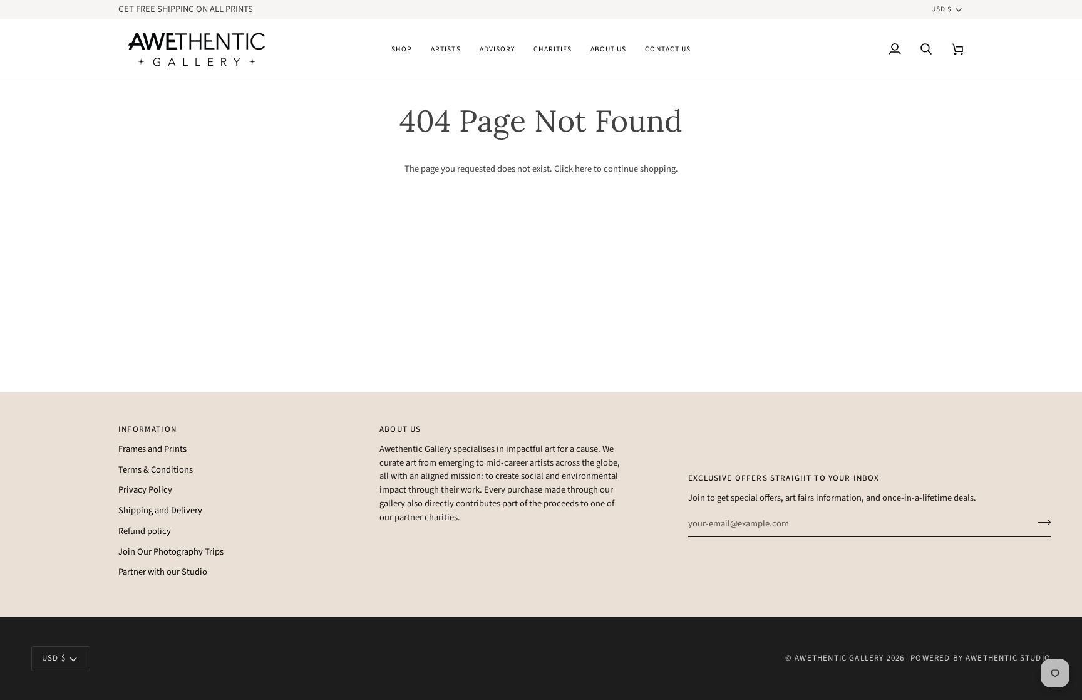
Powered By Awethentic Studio (980, 658)
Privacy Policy (145, 489)
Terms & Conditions (155, 469)
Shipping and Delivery (160, 510)
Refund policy (144, 531)
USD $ (941, 9)
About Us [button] (400, 429)
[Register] (1040, 522)
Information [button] (147, 429)
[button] (401, 49)
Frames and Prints (152, 449)
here (583, 168)
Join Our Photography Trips (171, 551)
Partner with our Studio (162, 571)
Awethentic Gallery (839, 658)
